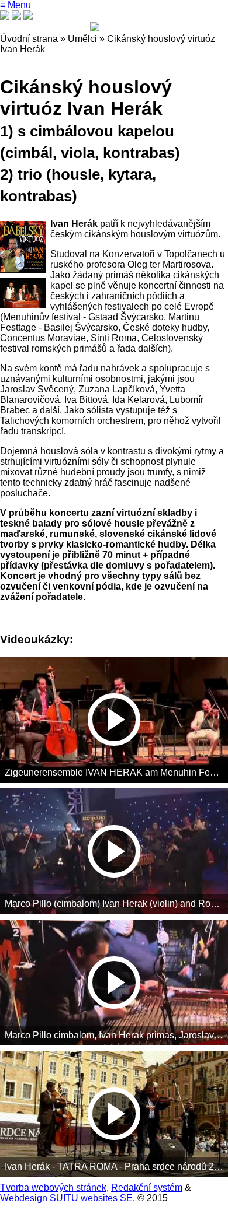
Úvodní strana (29, 39)
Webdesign (23, 1198)
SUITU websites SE (90, 1198)
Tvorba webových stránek (53, 1187)
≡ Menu (15, 5)
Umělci (82, 39)
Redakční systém (146, 1187)
